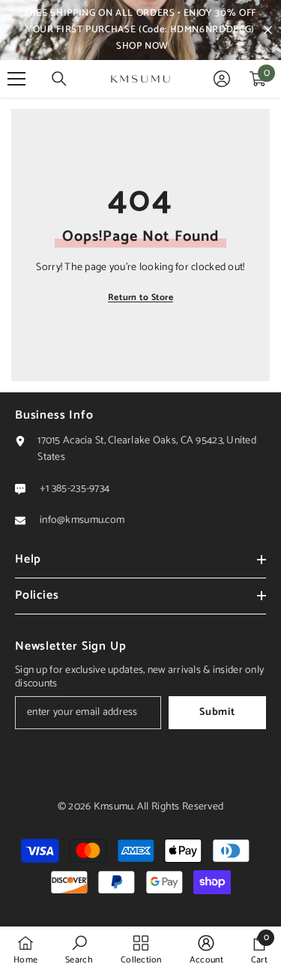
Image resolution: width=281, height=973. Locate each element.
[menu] (16, 79)
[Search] (59, 79)
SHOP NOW (142, 46)
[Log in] (222, 79)
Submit (217, 712)
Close (268, 30)
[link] (79, 949)
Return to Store (140, 297)
